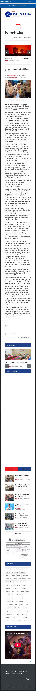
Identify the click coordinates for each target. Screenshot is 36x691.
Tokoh (23, 585)
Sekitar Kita (9, 578)
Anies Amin (20, 594)
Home (15, 37)
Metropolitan (15, 572)
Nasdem (22, 604)
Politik (16, 527)
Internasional (23, 582)
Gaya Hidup (22, 578)
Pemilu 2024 (9, 598)
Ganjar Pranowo (19, 601)
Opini (13, 591)
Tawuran (24, 614)
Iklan (8, 687)
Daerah (16, 582)
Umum (17, 591)
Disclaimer (21, 687)
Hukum (6, 60)
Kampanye (13, 611)
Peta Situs (14, 687)
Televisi (12, 585)
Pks (27, 604)
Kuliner (7, 569)
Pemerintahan (12, 75)
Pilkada (15, 588)
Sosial (7, 594)
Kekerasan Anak (10, 614)
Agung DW (14, 77)
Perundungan (25, 611)
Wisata (15, 578)
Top (27, 679)
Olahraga (19, 569)
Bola (7, 585)
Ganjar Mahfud (9, 604)
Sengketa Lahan (10, 617)
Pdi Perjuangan (9, 607)
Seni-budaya (25, 575)
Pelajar (18, 614)
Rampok (24, 607)
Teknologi (22, 572)
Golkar (16, 604)
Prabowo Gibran (18, 598)
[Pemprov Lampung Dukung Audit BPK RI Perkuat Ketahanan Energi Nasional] (18, 354)
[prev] (7, 52)
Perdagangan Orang (17, 620)
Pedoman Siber (22, 671)
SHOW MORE (18, 533)
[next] (29, 52)
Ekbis (22, 591)
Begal (7, 611)
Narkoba (18, 617)
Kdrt (19, 611)
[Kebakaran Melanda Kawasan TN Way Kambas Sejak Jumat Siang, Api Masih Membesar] (18, 50)
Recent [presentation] (25, 469)
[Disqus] (18, 395)
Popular (8, 591)
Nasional (8, 572)
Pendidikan (18, 508)
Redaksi (13, 671)
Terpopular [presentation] (11, 469)
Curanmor (24, 617)
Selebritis (18, 585)
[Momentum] (18, 15)
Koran (27, 591)
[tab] (11, 469)
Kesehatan (26, 569)
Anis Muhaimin (9, 601)
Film (7, 582)
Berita (20, 37)
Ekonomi (17, 488)
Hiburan (13, 569)
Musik (11, 582)
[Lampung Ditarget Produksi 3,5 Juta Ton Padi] (18, 89)
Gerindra (17, 607)
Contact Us (28, 687)
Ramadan (8, 620)
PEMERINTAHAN (13, 334)
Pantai (13, 575)
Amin (26, 594)
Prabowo (13, 594)
